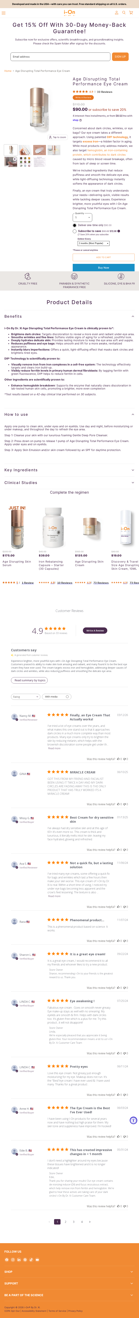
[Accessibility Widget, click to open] (133, 1120)
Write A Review (95, 630)
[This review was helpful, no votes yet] (118, 759)
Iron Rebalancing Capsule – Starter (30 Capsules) (51, 565)
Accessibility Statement (34, 1311)
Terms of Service (57, 1311)
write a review (83, 97)
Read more (54, 748)
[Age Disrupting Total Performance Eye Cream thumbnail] (25, 150)
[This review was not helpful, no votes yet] (124, 759)
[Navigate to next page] (90, 1222)
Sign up (120, 56)
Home (8, 70)
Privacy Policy (75, 1311)
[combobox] (25, 697)
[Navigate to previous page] (49, 1222)
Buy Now (103, 267)
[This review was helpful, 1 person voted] (118, 907)
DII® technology (117, 137)
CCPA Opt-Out (12, 1311)
